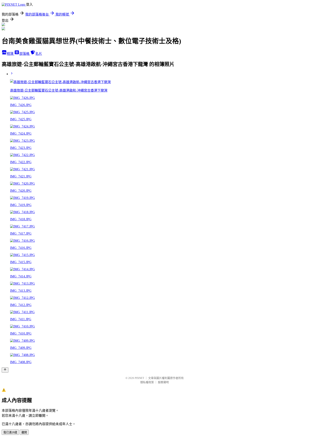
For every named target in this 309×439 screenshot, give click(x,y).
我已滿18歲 (10, 432)
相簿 (10, 53)
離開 (24, 432)
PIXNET (139, 378)
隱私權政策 (147, 382)
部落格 (24, 53)
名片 (38, 53)
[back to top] (5, 370)
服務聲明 (163, 382)
